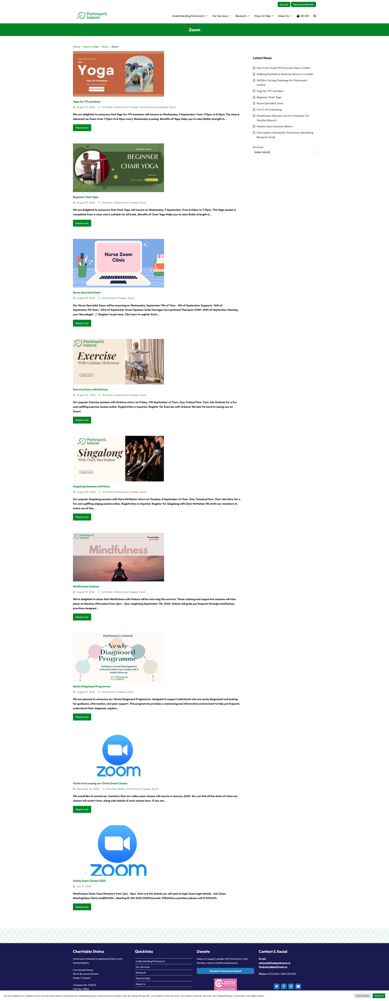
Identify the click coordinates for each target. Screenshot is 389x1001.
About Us (140, 983)
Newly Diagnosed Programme (91, 686)
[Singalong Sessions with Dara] (118, 458)
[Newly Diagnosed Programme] (118, 656)
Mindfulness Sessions (86, 586)
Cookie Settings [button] (362, 995)
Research (141, 972)
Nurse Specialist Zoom (87, 292)
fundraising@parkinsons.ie (273, 966)
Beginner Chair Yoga (85, 197)
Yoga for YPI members (86, 101)
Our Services (143, 966)
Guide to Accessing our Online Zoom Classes (100, 783)
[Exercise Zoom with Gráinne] (118, 361)
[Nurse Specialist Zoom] (118, 263)
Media (121, 788)
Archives (258, 147)
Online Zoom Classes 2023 (89, 880)
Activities (107, 107)
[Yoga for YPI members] (118, 73)
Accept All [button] (378, 995)
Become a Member (303, 4)
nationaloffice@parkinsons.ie (274, 962)
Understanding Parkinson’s (150, 961)
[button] (302, 16)
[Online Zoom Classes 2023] (118, 850)
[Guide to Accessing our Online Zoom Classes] (118, 755)
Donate (284, 4)
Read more (82, 127)
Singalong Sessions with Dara (91, 486)
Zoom (172, 107)
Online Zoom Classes (126, 107)
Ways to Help (143, 978)
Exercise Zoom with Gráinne (90, 389)
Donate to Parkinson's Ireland (225, 970)
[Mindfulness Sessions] (118, 556)
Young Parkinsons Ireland (153, 107)
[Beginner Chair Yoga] (118, 167)
